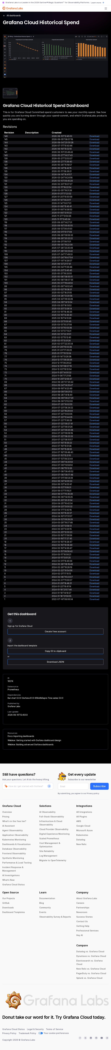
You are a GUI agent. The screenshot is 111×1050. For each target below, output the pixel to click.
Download (94, 136)
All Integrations (84, 812)
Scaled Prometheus (49, 838)
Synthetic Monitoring (13, 858)
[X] (85, 1037)
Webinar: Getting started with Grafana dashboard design (34, 740)
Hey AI (79, 935)
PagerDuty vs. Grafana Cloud (91, 973)
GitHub (5, 903)
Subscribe (99, 786)
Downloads (8, 907)
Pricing (5, 816)
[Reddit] (107, 1037)
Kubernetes (82, 835)
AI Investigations (11, 875)
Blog (41, 903)
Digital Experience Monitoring (54, 834)
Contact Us (82, 921)
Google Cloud (83, 826)
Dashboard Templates (13, 912)
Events (42, 912)
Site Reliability (46, 851)
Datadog (80, 839)
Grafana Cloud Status (13, 884)
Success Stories (84, 917)
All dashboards (14, 15)
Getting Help (82, 926)
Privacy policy (93, 793)
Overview (7, 812)
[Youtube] (101, 1037)
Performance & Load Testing (17, 862)
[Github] (96, 1037)
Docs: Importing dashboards (21, 736)
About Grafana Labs (86, 898)
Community (45, 907)
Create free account (55, 631)
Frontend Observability (14, 853)
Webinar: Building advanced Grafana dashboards (30, 744)
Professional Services (87, 930)
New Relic (81, 844)
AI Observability (47, 812)
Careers (80, 903)
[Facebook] (80, 1037)
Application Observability (15, 835)
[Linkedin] (90, 1037)
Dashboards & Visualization (16, 844)
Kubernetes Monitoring (14, 839)
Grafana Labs (14, 706)
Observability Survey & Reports (55, 917)
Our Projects (8, 898)
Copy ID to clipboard (55, 651)
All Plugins (81, 816)
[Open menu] (106, 8)
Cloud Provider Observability (53, 829)
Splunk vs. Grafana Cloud (89, 978)
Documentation (47, 898)
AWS (78, 821)
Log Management (48, 856)
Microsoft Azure (84, 830)
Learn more (96, 2)
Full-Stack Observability (51, 816)
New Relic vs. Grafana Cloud (91, 969)
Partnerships (82, 907)
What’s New (8, 880)
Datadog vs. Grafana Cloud (90, 951)
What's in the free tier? (14, 821)
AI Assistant (8, 826)
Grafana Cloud (77, 1017)
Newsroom (81, 912)
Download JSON (55, 662)
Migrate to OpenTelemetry (52, 860)
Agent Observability (12, 830)
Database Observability (14, 849)
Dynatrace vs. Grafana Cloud (91, 956)
